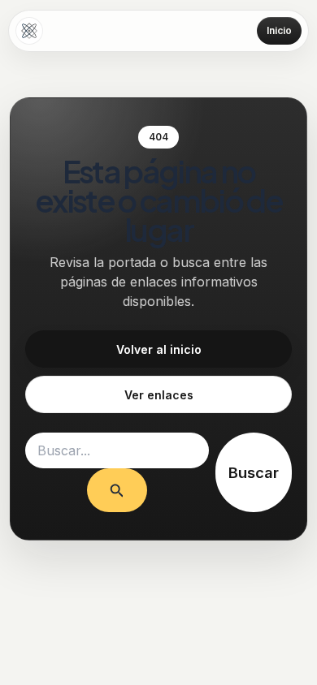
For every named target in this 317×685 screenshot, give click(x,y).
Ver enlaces (158, 395)
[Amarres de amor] (29, 31)
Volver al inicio (159, 349)
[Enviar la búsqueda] (117, 489)
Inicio (279, 30)
